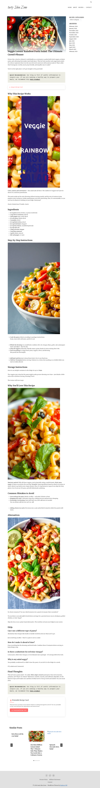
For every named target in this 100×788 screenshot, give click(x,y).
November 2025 (73, 32)
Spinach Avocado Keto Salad (54, 747)
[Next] (61, 745)
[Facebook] (46, 775)
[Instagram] (53, 775)
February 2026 (73, 26)
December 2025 (73, 30)
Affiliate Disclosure (54, 779)
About (75, 7)
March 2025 (72, 49)
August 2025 (72, 39)
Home (70, 7)
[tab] (33, 760)
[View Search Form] (91, 2)
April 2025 (72, 47)
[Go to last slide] (11, 745)
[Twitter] (50, 775)
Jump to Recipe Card (17, 87)
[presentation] (36, 736)
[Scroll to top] (96, 786)
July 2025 (71, 41)
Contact (89, 7)
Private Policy (44, 779)
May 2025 (72, 45)
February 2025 (73, 51)
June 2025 (72, 43)
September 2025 (74, 37)
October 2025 (73, 35)
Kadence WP (63, 785)
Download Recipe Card (19, 710)
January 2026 (73, 28)
